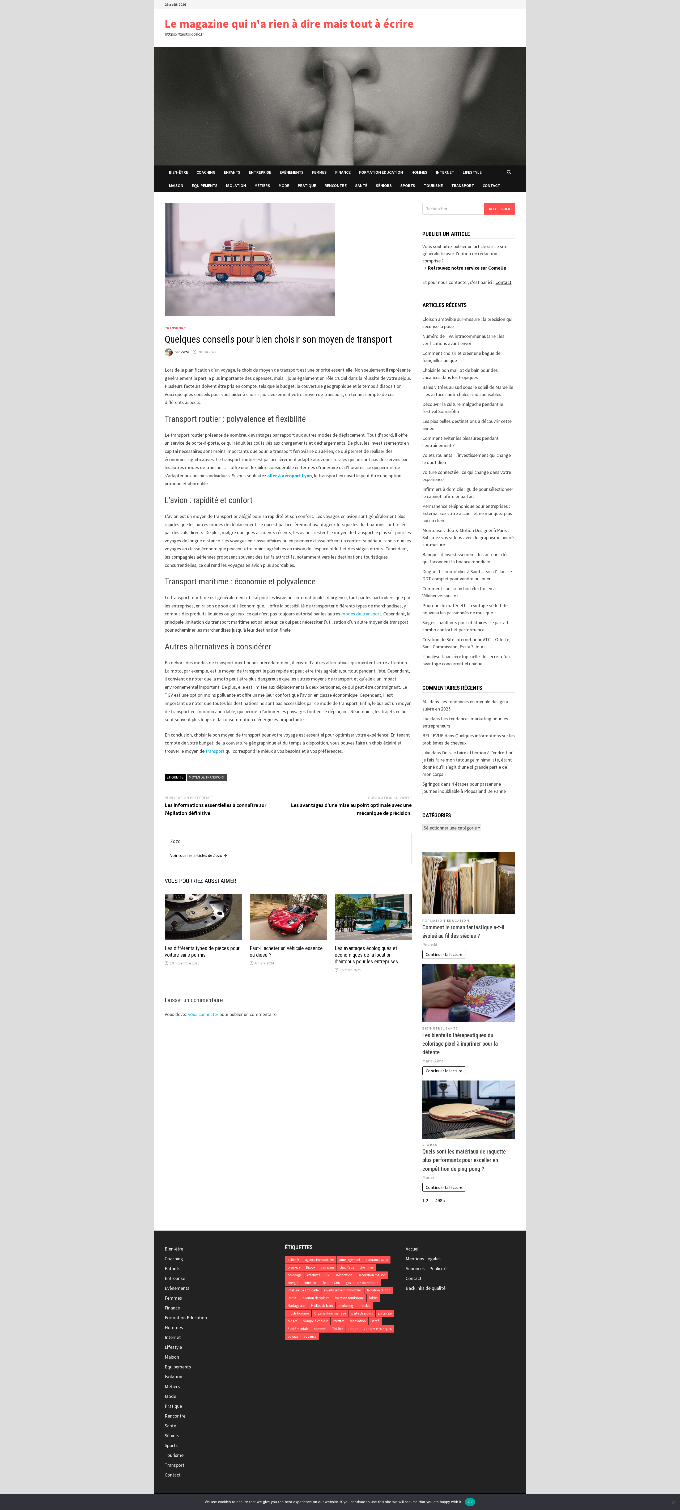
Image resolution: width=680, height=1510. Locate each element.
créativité (313, 1275)
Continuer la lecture (444, 954)
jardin (292, 1298)
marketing (345, 1305)
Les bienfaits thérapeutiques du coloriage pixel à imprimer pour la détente (460, 1044)
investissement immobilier (343, 1290)
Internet (445, 172)
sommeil (320, 1328)
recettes (338, 1321)
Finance (343, 172)
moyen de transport (207, 777)
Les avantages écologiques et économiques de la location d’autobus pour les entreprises (366, 955)
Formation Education (381, 172)
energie (293, 1283)
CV (328, 1275)
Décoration (344, 1275)
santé (375, 1321)
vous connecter (203, 1014)
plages (292, 1321)
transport (215, 751)
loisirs (373, 1298)
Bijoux (310, 1267)
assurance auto (377, 1259)
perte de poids (362, 1313)
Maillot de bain (322, 1305)
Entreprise (260, 172)
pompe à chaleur (315, 1321)
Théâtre (337, 1328)
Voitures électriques (378, 1328)
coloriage (294, 1275)
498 (438, 1200)
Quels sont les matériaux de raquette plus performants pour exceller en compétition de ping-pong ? (464, 1160)
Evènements (292, 172)
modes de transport (361, 614)
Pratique (307, 185)
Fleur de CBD (331, 1283)
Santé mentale (298, 1328)
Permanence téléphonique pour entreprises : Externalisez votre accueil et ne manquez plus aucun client (467, 513)
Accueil (412, 1249)
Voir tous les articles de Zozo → (198, 855)
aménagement (349, 1259)
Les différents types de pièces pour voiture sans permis (202, 951)
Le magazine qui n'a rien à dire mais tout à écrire (289, 23)
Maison (176, 185)
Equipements (205, 185)
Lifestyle (472, 172)
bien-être (294, 1267)
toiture (353, 1328)
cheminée (366, 1267)
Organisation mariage (330, 1313)
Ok (470, 1502)
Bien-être (178, 172)
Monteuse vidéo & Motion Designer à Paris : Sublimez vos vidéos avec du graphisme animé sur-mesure (468, 537)
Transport (462, 185)
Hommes (419, 172)
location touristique (349, 1298)
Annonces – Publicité (426, 1268)
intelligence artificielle (303, 1290)
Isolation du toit (378, 1290)
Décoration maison (372, 1275)
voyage (293, 1336)
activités (293, 1259)
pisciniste (385, 1313)
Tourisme (433, 185)
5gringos (431, 784)
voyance (310, 1336)
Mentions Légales (423, 1259)
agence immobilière (319, 1259)
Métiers (262, 185)
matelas (364, 1305)
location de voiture (315, 1298)
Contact (491, 185)
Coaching (206, 172)
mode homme (298, 1313)
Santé (361, 185)
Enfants (232, 172)
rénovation (358, 1321)
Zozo (185, 352)
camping (327, 1267)
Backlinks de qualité (425, 1288)
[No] (673, 1502)
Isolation (236, 185)
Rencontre (336, 185)
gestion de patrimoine (362, 1283)
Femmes (319, 172)
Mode (284, 185)
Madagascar (296, 1305)
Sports (407, 185)
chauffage (346, 1267)
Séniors (384, 185)
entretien (310, 1283)
